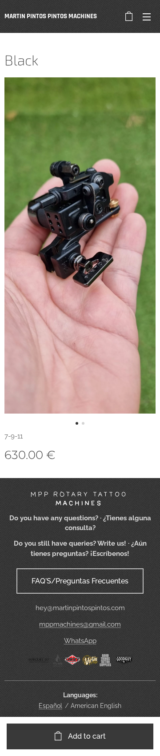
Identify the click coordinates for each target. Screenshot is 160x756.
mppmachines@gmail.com (80, 624)
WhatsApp (80, 641)
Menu (147, 16)
